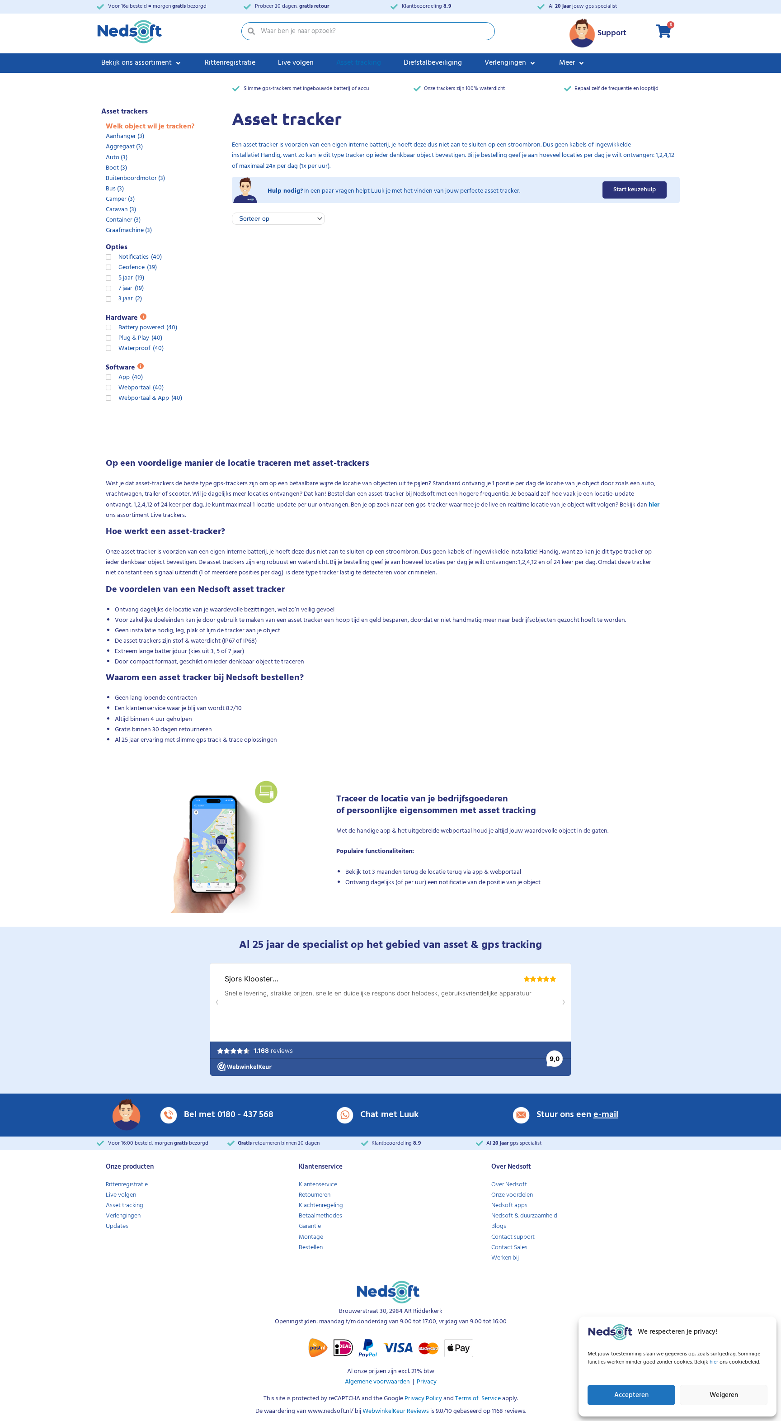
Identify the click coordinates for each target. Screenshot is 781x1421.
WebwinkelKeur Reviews (395, 1411)
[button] (142, 63)
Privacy (427, 1382)
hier (715, 1362)
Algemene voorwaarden (377, 1382)
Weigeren (724, 1395)
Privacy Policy (422, 1398)
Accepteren (631, 1395)
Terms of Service (477, 1398)
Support (612, 33)
